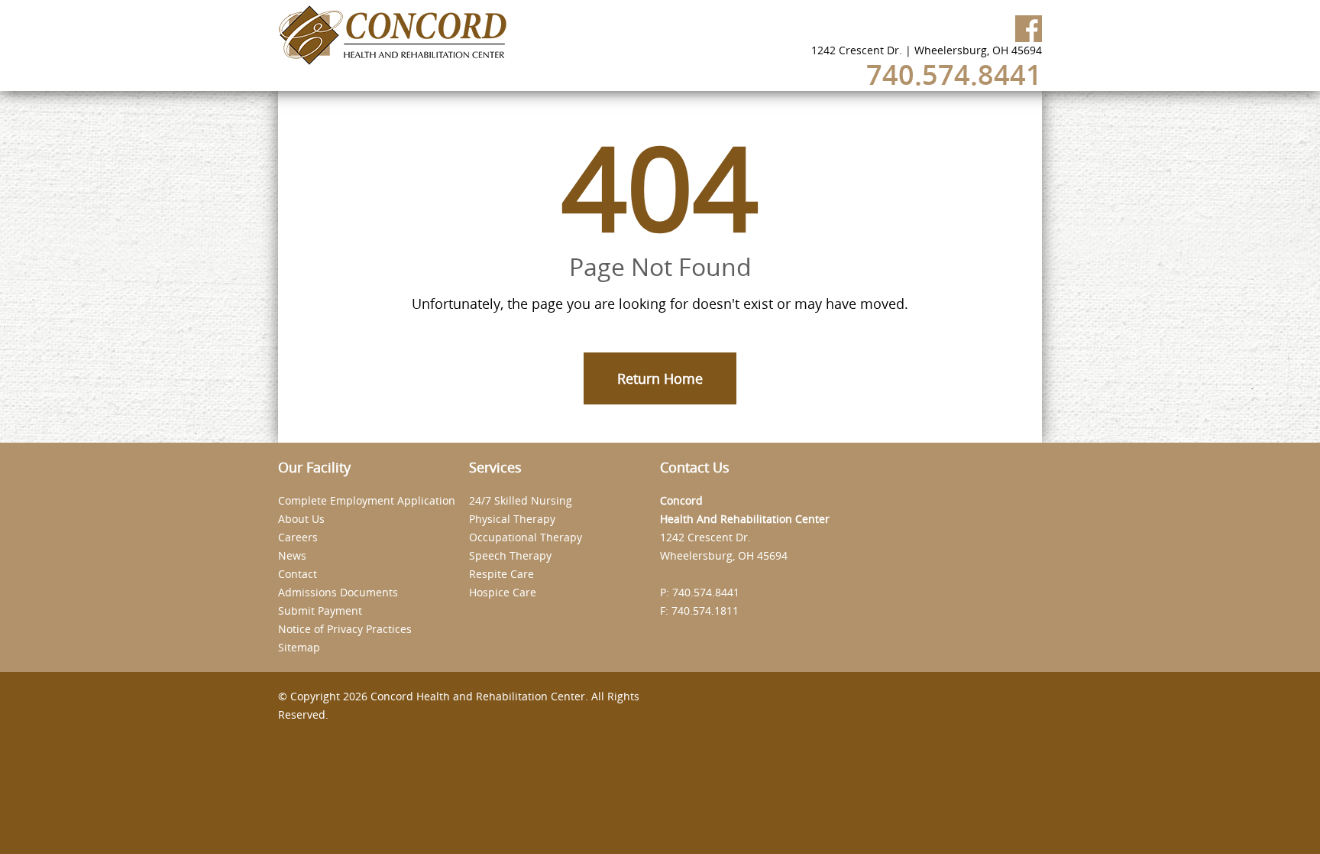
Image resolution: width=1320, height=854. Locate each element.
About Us (301, 518)
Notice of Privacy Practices (345, 629)
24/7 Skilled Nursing (520, 500)
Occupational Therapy (525, 537)
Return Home (660, 378)
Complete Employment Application (366, 500)
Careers (298, 537)
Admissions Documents (338, 592)
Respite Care (501, 574)
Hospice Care (502, 592)
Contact (297, 574)
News (292, 555)
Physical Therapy (512, 518)
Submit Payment (320, 610)
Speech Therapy (510, 555)
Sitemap (299, 647)
